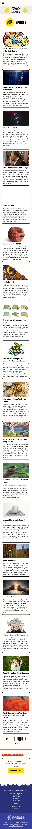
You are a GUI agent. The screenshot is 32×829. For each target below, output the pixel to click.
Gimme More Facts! (16, 770)
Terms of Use (23, 824)
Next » (17, 743)
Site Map (20, 826)
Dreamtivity (16, 795)
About (16, 803)
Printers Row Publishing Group (16, 790)
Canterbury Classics (16, 793)
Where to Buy (16, 806)
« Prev (6, 739)
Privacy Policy (13, 826)
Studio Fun (16, 798)
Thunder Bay (16, 800)
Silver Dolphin (16, 796)
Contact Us (16, 810)
